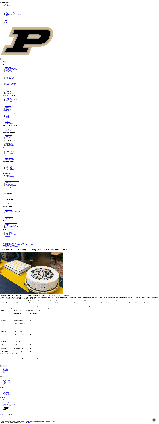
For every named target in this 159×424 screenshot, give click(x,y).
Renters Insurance (8, 90)
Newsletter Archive (9, 233)
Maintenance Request (9, 159)
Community (7, 122)
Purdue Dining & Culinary (8, 402)
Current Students (8, 7)
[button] (3, 24)
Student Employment (7, 403)
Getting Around (8, 156)
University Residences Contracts (11, 69)
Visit (6, 20)
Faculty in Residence (9, 166)
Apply (6, 15)
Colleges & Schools (7, 382)
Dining (6, 119)
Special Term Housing (9, 78)
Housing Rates (8, 91)
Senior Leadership (9, 217)
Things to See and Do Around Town (12, 211)
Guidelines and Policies (10, 93)
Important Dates (8, 87)
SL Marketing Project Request (9, 404)
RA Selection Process (9, 109)
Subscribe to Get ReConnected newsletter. (8, 360)
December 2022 (6, 238)
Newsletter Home (8, 232)
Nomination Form (8, 190)
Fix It (4, 400)
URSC (6, 170)
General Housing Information (11, 84)
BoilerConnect (6, 370)
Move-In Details (8, 115)
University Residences (4, 56)
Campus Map (5, 384)
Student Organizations (9, 176)
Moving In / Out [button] (6, 110)
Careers (6, 11)
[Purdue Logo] (79, 55)
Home (4, 61)
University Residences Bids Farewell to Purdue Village (14, 243)
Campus (2, 376)
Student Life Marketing (50, 421)
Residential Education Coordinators (14, 186)
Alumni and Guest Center (10, 196)
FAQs (6, 85)
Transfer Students (8, 71)
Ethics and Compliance (7, 391)
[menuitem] (81, 242)
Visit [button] (4, 191)
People (2, 387)
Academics (7, 5)
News (6, 16)
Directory (5, 383)
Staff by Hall (7, 218)
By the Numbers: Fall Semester (9, 245)
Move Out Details (8, 128)
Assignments (7, 72)
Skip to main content (4, 1)
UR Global (7, 177)
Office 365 (5, 371)
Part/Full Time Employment (10, 185)
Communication (4, 365)
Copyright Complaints (34, 421)
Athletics (7, 8)
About (6, 10)
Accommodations (8, 201)
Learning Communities (9, 169)
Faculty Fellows (8, 167)
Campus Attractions (9, 208)
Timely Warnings (6, 394)
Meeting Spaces (8, 203)
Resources (7, 117)
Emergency (7, 22)
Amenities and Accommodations (11, 89)
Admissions (7, 6)
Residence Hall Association (10, 179)
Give (6, 21)
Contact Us (7, 227)
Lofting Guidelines (9, 123)
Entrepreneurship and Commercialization (13, 14)
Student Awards (8, 188)
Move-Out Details (9, 143)
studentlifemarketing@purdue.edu (35, 358)
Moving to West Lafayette (10, 144)
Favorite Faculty (8, 168)
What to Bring (8, 116)
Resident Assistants (9, 184)
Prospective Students (9, 12)
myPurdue (5, 373)
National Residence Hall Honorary (12, 181)
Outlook (4, 372)
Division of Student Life (7, 405)
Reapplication (8, 70)
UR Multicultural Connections (11, 178)
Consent (7, 154)
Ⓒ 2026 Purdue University (5, 421)
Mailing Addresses (9, 86)
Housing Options (8, 102)
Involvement (7, 118)
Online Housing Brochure (10, 83)
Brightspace (5, 369)
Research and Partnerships (10, 13)
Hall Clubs (7, 175)
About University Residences (11, 223)
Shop (6, 18)
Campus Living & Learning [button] (8, 145)
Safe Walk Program (9, 153)
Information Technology (7, 392)
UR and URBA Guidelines (10, 151)
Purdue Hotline (6, 390)
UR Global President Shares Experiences (11, 246)
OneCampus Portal (6, 368)
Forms (6, 204)
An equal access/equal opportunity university (20, 421)
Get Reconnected (6, 236)
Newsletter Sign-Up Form (10, 234)
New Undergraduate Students (11, 68)
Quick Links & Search (5, 2)
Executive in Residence (10, 165)
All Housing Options (9, 77)
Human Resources (6, 380)
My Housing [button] (5, 62)
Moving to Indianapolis (10, 129)
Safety (6, 121)
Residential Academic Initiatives (11, 164)
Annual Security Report (7, 393)
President (7, 17)
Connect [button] (4, 212)
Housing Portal (8, 67)
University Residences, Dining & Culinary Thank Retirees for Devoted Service (18, 244)
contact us (30, 422)
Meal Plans (7, 108)
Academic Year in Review (10, 225)
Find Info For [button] (5, 4)
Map (6, 92)
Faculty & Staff (6, 379)
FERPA (7, 224)
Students (7, 183)
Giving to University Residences (11, 226)
